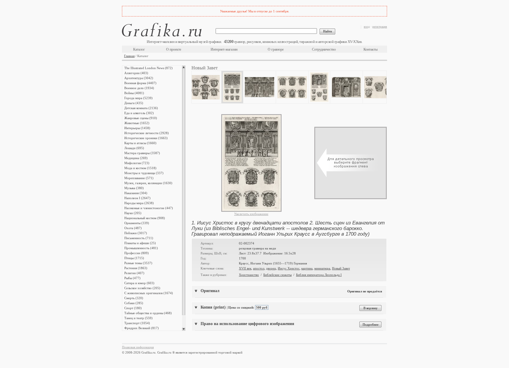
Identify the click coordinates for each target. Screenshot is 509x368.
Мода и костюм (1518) (140, 168)
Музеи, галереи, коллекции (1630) (148, 183)
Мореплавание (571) (138, 178)
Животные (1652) (136, 123)
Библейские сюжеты (277, 275)
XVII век (245, 268)
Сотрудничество (324, 49)
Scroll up (183, 67)
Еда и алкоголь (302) (139, 113)
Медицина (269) (136, 158)
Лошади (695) (134, 148)
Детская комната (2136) (141, 108)
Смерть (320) (133, 298)
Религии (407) (134, 273)
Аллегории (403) (136, 73)
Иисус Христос (289, 268)
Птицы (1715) (134, 258)
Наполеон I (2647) (137, 198)
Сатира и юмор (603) (139, 283)
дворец (271, 268)
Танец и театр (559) (138, 318)
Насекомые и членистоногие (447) (148, 208)
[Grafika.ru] (161, 31)
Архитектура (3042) (138, 78)
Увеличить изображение (251, 214)
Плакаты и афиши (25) (140, 243)
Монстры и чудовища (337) (143, 173)
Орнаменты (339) (136, 223)
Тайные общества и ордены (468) (148, 313)
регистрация (379, 26)
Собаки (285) (133, 303)
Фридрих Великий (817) (141, 328)
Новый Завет (341, 268)
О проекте (173, 49)
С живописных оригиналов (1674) (148, 293)
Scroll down (183, 329)
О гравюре (276, 49)
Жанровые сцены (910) (140, 118)
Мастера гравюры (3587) (142, 153)
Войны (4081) (134, 93)
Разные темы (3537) (138, 263)
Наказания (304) (135, 193)
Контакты (370, 49)
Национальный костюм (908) (144, 218)
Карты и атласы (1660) (140, 143)
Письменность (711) (138, 238)
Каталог (139, 49)
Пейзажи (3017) (135, 233)
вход (367, 26)
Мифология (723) (136, 163)
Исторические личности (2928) (146, 133)
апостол (258, 268)
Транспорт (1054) (137, 323)
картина (307, 268)
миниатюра (322, 268)
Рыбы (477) (132, 278)
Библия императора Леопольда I (319, 275)
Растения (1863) (135, 268)
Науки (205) (132, 213)
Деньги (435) (133, 103)
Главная (129, 56)
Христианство (249, 275)
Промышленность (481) (141, 248)
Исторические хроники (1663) (146, 138)
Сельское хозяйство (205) (142, 288)
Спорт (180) (133, 308)
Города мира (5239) (138, 98)
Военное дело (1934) (139, 88)
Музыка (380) (134, 188)
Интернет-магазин (224, 49)
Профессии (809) (136, 253)
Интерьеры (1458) (137, 128)
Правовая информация (138, 347)
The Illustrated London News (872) (148, 68)
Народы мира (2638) (139, 203)
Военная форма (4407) (140, 83)
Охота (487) (133, 228)
